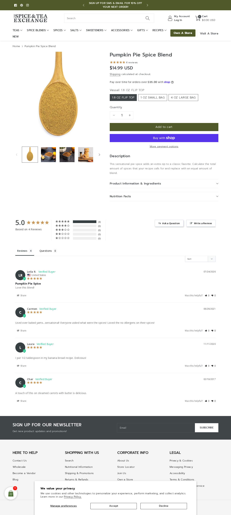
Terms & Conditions (182, 479)
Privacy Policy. (73, 497)
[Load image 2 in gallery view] (48, 154)
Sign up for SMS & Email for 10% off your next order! (115, 5)
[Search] (147, 18)
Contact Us (20, 461)
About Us (123, 461)
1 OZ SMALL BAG (153, 97)
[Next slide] (147, 5)
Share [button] (23, 295)
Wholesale (19, 467)
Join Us (121, 473)
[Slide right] (99, 155)
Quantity (116, 107)
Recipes (158, 30)
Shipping (115, 74)
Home (16, 46)
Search (69, 461)
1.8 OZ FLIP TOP (123, 97)
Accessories (120, 30)
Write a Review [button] (203, 223)
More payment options (164, 146)
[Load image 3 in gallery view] (67, 154)
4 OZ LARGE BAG (183, 97)
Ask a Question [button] (171, 223)
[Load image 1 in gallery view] (30, 154)
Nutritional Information (79, 467)
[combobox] (109, 18)
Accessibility (177, 473)
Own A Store (183, 33)
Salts (74, 30)
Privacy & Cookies (181, 461)
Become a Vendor (24, 473)
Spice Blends (36, 30)
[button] (205, 18)
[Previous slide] (83, 5)
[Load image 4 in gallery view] (85, 154)
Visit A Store (209, 33)
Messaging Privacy (181, 467)
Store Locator (126, 467)
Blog (15, 479)
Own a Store (125, 479)
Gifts (141, 30)
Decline (163, 506)
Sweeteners (94, 30)
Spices (58, 30)
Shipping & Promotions (79, 473)
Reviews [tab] (22, 250)
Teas (16, 30)
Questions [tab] (46, 250)
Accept (113, 506)
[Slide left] (17, 155)
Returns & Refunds (76, 479)
